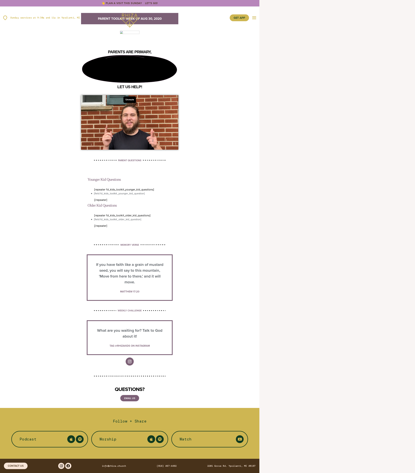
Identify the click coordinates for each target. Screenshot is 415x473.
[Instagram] (130, 361)
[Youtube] (240, 439)
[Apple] (71, 439)
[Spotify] (80, 439)
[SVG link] (129, 18)
